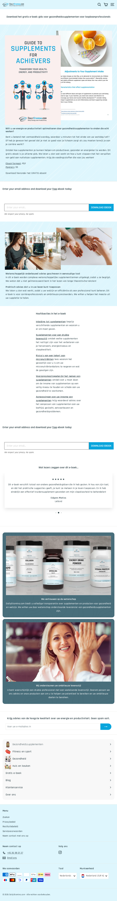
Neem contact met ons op (15, 835)
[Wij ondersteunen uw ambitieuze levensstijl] (58, 652)
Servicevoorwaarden (12, 831)
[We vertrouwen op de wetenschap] (58, 565)
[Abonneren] (105, 726)
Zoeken (6, 817)
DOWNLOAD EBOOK (101, 207)
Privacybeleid (9, 821)
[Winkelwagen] (105, 4)
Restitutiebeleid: (10, 826)
